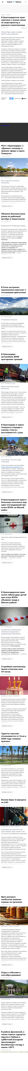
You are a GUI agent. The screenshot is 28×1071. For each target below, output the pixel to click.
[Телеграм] (13, 99)
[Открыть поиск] (25, 2)
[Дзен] (24, 98)
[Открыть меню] (2, 2)
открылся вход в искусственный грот (11, 467)
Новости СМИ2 (5, 125)
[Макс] (10, 99)
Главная (3, 14)
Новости (8, 14)
